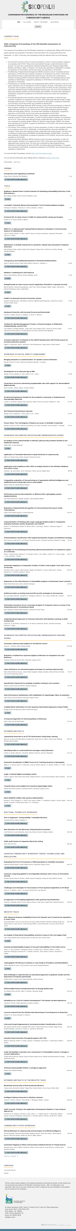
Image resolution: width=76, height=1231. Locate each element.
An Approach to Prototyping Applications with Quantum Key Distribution (31, 900)
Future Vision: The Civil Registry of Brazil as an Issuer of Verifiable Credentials (33, 423)
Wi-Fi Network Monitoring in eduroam (18, 411)
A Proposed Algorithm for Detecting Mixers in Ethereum (25, 719)
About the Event (41, 22)
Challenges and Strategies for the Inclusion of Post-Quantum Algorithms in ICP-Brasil (36, 888)
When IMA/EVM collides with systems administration (23, 798)
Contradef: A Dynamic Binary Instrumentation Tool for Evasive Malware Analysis (34, 205)
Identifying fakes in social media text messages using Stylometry (28, 750)
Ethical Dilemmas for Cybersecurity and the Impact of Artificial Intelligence (32, 1131)
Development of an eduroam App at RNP (19, 371)
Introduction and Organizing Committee (19, 174)
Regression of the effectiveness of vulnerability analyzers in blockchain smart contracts (37, 581)
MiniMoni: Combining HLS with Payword (19, 272)
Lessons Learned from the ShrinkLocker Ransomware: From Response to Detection (36, 1012)
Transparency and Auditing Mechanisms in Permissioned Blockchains (30, 261)
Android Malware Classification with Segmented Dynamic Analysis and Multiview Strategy (38, 538)
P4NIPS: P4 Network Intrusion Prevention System (22, 298)
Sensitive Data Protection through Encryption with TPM (25, 1038)
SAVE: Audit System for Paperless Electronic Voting (23, 841)
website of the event (52, 158)
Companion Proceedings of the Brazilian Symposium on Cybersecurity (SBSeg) (38, 16)
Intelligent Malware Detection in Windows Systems (23, 1097)
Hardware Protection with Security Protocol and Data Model (27, 312)
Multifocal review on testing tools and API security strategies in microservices (33, 593)
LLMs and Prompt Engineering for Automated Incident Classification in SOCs (33, 1024)
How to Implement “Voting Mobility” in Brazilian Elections (25, 817)
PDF (8, 199)
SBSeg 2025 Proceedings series (41, 153)
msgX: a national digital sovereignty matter (20, 774)
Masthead (55, 22)
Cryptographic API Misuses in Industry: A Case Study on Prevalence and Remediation (36, 963)
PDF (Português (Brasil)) (17, 179)
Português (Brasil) (9, 1170)
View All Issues (10, 1156)
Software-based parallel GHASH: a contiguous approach (25, 1068)
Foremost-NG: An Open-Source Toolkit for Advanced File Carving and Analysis (33, 217)
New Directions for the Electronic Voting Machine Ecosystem (27, 829)
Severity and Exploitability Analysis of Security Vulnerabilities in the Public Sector (35, 947)
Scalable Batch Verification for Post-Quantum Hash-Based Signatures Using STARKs (36, 707)
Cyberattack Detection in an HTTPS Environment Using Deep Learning (31, 736)
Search (38, 26)
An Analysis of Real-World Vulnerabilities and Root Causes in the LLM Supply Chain (35, 935)
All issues (27, 22)
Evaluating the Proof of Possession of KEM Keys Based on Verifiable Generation (34, 862)
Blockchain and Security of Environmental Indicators (24, 1085)
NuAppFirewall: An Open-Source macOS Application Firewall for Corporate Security (35, 284)
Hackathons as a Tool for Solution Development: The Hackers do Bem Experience (35, 1000)
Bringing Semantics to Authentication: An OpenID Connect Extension (30, 359)
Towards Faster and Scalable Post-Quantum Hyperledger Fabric (28, 786)
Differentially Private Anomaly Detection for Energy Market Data (28, 989)
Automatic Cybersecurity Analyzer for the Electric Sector (25, 643)
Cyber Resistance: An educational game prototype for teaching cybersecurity (33, 669)
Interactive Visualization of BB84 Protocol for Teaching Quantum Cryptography (34, 762)
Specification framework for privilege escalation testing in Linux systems (31, 683)
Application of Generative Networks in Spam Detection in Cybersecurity (31, 454)
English (6, 1173)
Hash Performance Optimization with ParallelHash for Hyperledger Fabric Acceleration (36, 695)
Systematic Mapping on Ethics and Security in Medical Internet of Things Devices (35, 1145)
